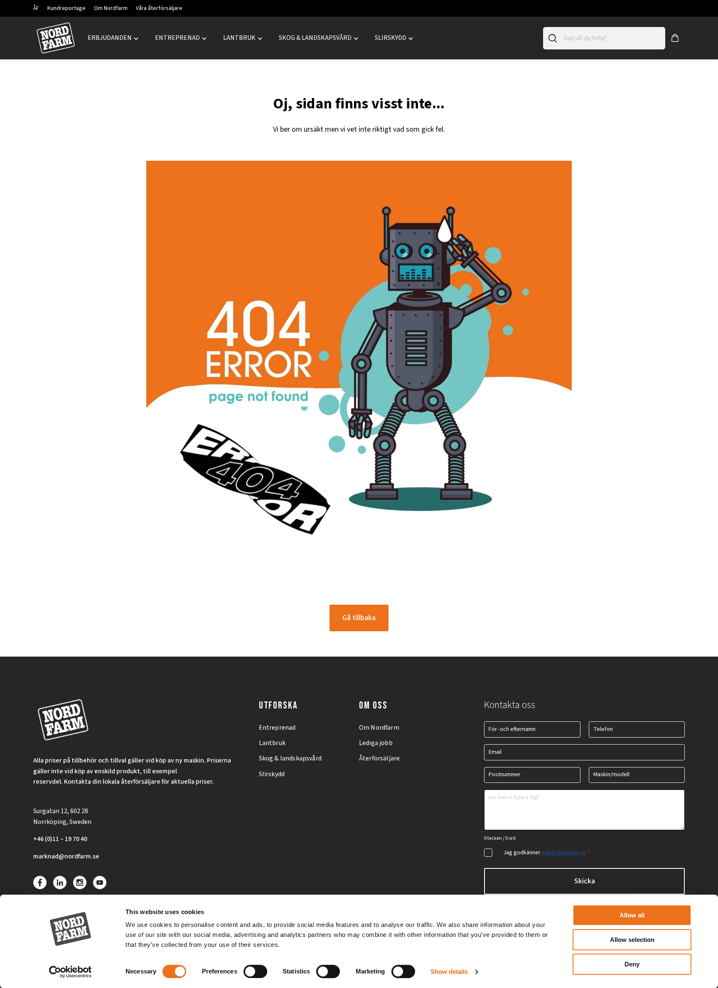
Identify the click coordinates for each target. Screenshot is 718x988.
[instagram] (79, 882)
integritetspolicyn (564, 852)
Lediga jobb (376, 743)
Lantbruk (272, 743)
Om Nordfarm (111, 8)
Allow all (632, 915)
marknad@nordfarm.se (66, 856)
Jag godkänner (546, 852)
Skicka (584, 881)
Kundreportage (66, 8)
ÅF (36, 8)
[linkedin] (59, 882)
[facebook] (40, 882)
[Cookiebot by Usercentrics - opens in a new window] (70, 972)
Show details (449, 971)
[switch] (255, 971)
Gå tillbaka (359, 618)
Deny (632, 964)
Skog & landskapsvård (290, 758)
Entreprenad (277, 727)
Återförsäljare (379, 758)
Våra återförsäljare (159, 8)
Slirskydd (272, 774)
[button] (675, 38)
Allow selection (632, 939)
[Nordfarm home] (55, 38)
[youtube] (99, 882)
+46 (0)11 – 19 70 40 (60, 838)
